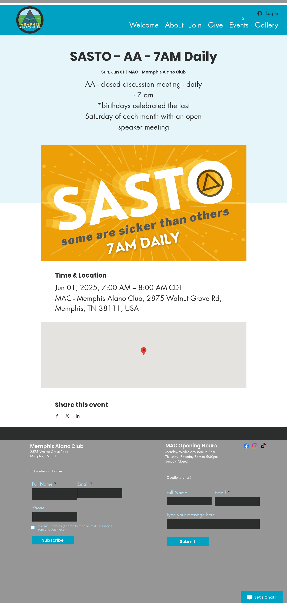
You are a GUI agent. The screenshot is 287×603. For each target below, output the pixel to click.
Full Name (42, 484)
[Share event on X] (67, 416)
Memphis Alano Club (57, 446)
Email (82, 484)
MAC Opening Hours (191, 445)
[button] (242, 17)
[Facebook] (246, 446)
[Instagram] (254, 446)
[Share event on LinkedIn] (78, 416)
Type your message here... (193, 514)
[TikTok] (263, 446)
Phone (38, 507)
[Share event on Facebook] (57, 416)
